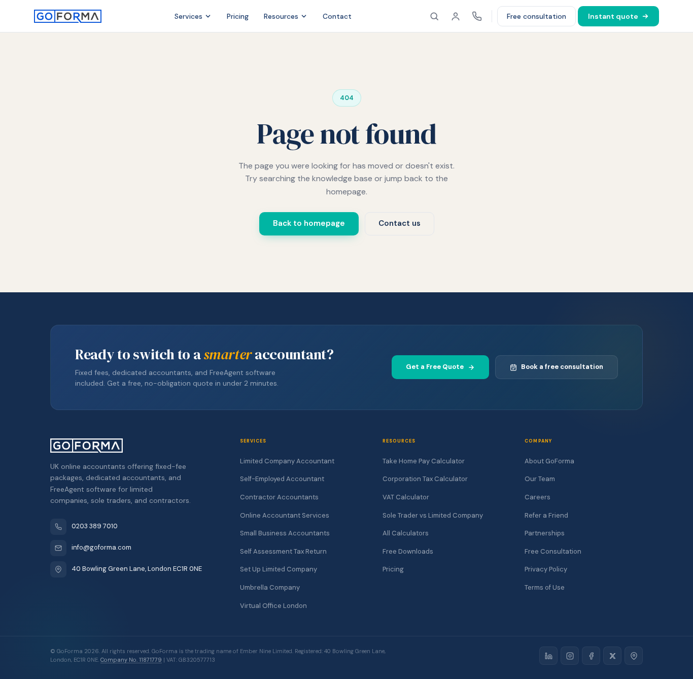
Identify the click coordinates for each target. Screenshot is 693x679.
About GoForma (549, 461)
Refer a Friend (546, 515)
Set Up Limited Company (278, 569)
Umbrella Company (270, 587)
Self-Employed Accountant (282, 478)
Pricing (238, 16)
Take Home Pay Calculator (424, 461)
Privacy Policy (546, 569)
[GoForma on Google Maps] (634, 656)
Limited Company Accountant (287, 461)
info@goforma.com (101, 547)
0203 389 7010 (95, 526)
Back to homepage (309, 223)
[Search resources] (434, 16)
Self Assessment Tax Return (283, 551)
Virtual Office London (273, 605)
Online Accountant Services (284, 515)
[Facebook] (591, 656)
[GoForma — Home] (67, 16)
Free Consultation (553, 551)
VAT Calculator (406, 497)
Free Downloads (408, 551)
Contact (337, 16)
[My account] (455, 16)
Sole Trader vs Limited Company (433, 515)
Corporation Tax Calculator (425, 478)
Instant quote (613, 16)
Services (188, 16)
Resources (281, 16)
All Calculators (406, 533)
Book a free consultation (562, 366)
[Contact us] (477, 16)
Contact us (399, 223)
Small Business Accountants (285, 533)
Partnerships (545, 533)
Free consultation (536, 16)
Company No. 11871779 (131, 659)
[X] (612, 656)
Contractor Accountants (279, 497)
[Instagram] (570, 656)
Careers (537, 497)
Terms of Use (545, 587)
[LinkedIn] (548, 656)
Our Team (540, 478)
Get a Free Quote (435, 366)
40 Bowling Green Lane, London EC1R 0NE (137, 568)
